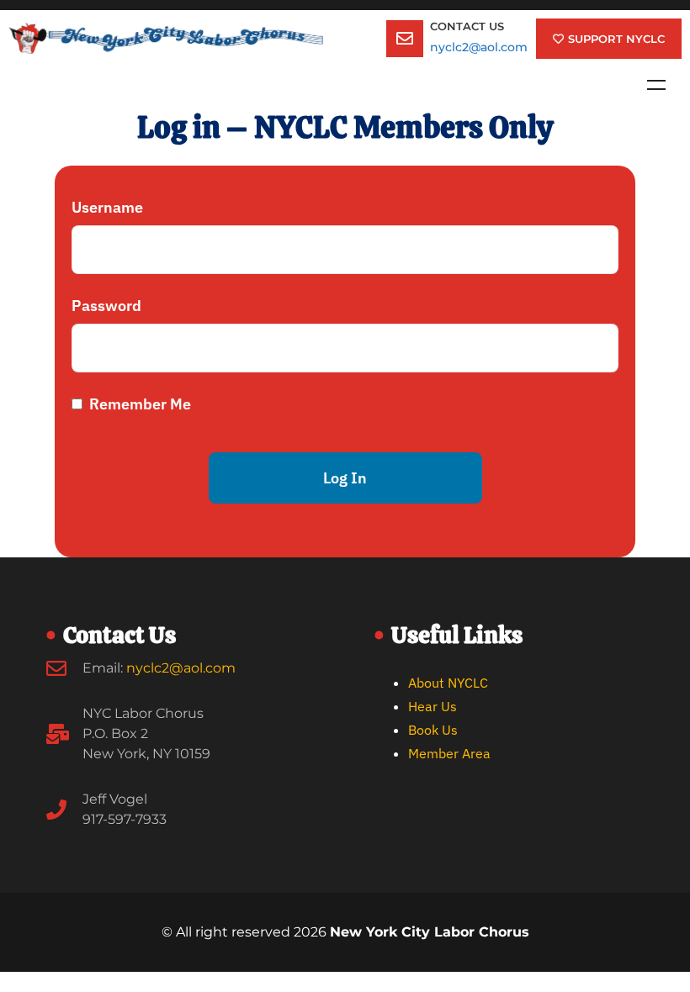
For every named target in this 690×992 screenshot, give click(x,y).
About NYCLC (448, 682)
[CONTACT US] (404, 38)
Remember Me (138, 404)
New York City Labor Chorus (429, 932)
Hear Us (432, 706)
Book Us (433, 729)
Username (107, 207)
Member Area (449, 753)
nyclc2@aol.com (479, 47)
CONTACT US (467, 26)
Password (106, 305)
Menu (656, 85)
